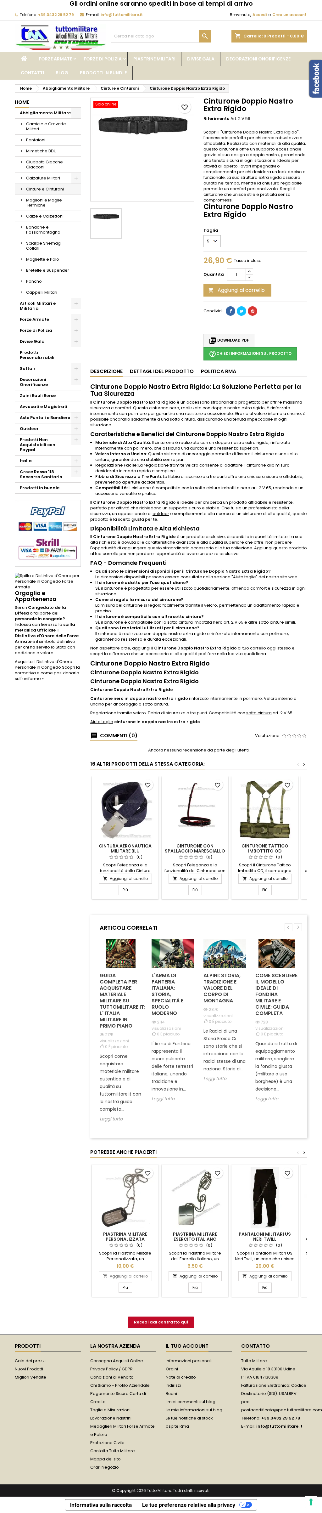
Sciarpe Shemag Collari (43, 245)
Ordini (172, 1369)
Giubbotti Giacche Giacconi (44, 164)
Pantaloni (35, 140)
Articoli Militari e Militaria (38, 305)
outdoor (161, 514)
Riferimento (216, 119)
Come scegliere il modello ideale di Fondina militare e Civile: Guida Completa (276, 994)
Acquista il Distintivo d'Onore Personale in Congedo (43, 664)
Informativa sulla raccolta (101, 1505)
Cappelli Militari (41, 292)
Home (22, 102)
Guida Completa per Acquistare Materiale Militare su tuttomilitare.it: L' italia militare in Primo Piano (121, 1000)
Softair (28, 368)
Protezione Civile (107, 1443)
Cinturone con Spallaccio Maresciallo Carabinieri (195, 851)
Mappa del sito (105, 1459)
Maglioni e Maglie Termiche (44, 202)
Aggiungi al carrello (236, 290)
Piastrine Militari (154, 59)
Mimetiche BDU (41, 151)
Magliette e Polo (42, 259)
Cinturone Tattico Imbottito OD (265, 848)
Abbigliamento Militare (45, 113)
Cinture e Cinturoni (45, 189)
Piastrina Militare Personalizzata (125, 1236)
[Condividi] (230, 311)
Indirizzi (173, 1385)
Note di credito (181, 1377)
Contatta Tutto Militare (112, 1451)
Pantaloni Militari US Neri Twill (265, 1236)
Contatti (32, 73)
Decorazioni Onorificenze (258, 59)
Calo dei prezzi (30, 1361)
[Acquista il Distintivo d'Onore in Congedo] (48, 581)
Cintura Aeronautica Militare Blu (125, 848)
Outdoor (29, 429)
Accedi (260, 14)
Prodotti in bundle (103, 73)
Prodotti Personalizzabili (37, 354)
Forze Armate (55, 59)
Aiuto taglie (101, 722)
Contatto (255, 1346)
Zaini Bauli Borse (38, 396)
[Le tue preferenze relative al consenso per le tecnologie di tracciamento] (311, 1502)
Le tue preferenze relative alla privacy (188, 1505)
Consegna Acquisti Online (116, 1361)
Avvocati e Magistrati (43, 407)
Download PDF (229, 340)
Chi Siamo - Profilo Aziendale (120, 1385)
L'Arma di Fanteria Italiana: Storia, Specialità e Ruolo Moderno (167, 994)
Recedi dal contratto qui (161, 1322)
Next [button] (298, 927)
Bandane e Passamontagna (43, 229)
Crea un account (289, 14)
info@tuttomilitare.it (122, 14)
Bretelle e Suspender (47, 270)
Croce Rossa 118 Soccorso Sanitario (41, 474)
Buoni (171, 1394)
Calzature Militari (43, 178)
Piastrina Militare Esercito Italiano (195, 1236)
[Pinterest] (252, 311)
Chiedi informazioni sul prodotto (250, 354)
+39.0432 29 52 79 (56, 14)
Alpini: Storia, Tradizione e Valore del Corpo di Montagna (222, 988)
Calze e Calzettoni (45, 216)
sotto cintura (259, 713)
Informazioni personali (189, 1361)
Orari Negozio (104, 1467)
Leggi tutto (111, 1119)
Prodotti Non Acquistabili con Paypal (37, 445)
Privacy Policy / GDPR (111, 1369)
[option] (121, 1035)
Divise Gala (200, 59)
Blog (62, 73)
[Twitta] (241, 311)
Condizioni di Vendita (112, 1377)
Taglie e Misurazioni (110, 1410)
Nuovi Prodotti (29, 1369)
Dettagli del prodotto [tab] (162, 371)
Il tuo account (187, 1346)
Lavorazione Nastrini (110, 1418)
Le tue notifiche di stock (189, 1418)
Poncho (34, 281)
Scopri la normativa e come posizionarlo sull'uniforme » (47, 673)
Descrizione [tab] (106, 371)
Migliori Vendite (30, 1377)
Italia (26, 461)
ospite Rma (177, 1426)
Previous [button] (288, 927)
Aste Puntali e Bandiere (45, 418)
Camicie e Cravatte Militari (46, 126)
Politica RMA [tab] (218, 371)
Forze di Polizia (103, 59)
